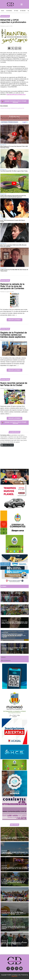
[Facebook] (8, 968)
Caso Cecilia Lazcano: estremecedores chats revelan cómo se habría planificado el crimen (14, 622)
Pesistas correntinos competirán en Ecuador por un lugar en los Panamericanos (14, 943)
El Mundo (23, 10)
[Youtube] (21, 968)
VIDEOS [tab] (3, 657)
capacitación (4, 108)
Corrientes (9, 10)
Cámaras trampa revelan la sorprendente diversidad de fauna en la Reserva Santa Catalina (13, 927)
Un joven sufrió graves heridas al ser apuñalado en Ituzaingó (12, 913)
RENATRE (21, 108)
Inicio (2, 10)
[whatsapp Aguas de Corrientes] (14, 688)
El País (16, 10)
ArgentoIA (14, 976)
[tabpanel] (14, 622)
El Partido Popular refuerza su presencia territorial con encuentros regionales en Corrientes (13, 882)
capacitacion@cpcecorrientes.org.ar (16, 94)
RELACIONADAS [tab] (6, 660)
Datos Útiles (5, 16)
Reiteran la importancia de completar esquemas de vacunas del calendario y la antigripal (13, 635)
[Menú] (21, 4)
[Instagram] (16, 968)
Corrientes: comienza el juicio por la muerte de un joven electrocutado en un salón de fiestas (15, 868)
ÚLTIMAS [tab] (3, 586)
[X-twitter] (12, 968)
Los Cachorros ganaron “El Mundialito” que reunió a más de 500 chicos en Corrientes (13, 898)
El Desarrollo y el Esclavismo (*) (10, 596)
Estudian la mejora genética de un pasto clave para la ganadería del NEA (14, 838)
